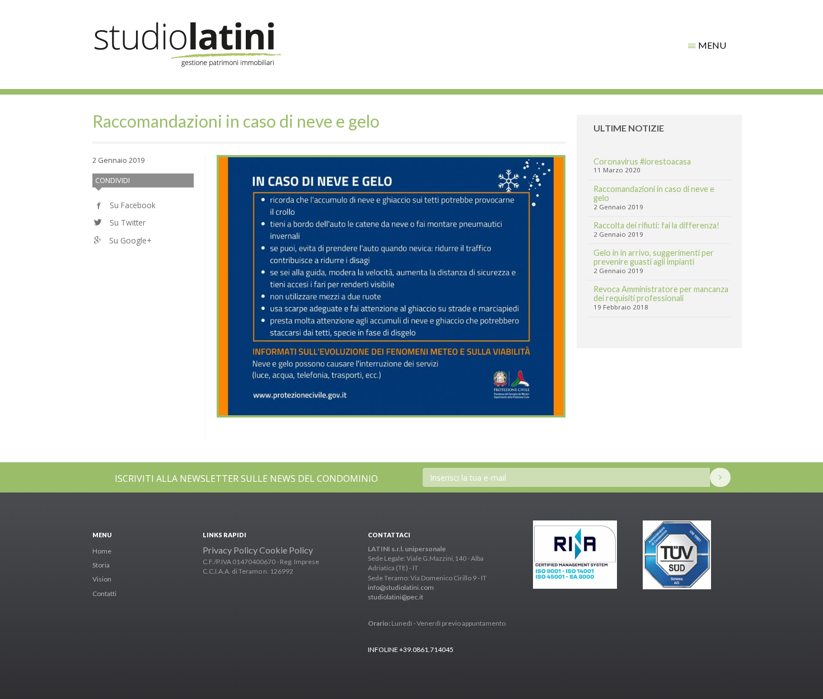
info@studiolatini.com (401, 587)
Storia (101, 565)
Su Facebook (131, 205)
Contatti (104, 593)
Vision (101, 579)
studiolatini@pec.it (395, 597)
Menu (711, 45)
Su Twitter (126, 222)
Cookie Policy (286, 550)
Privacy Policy (230, 550)
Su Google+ (129, 240)
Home (101, 551)
